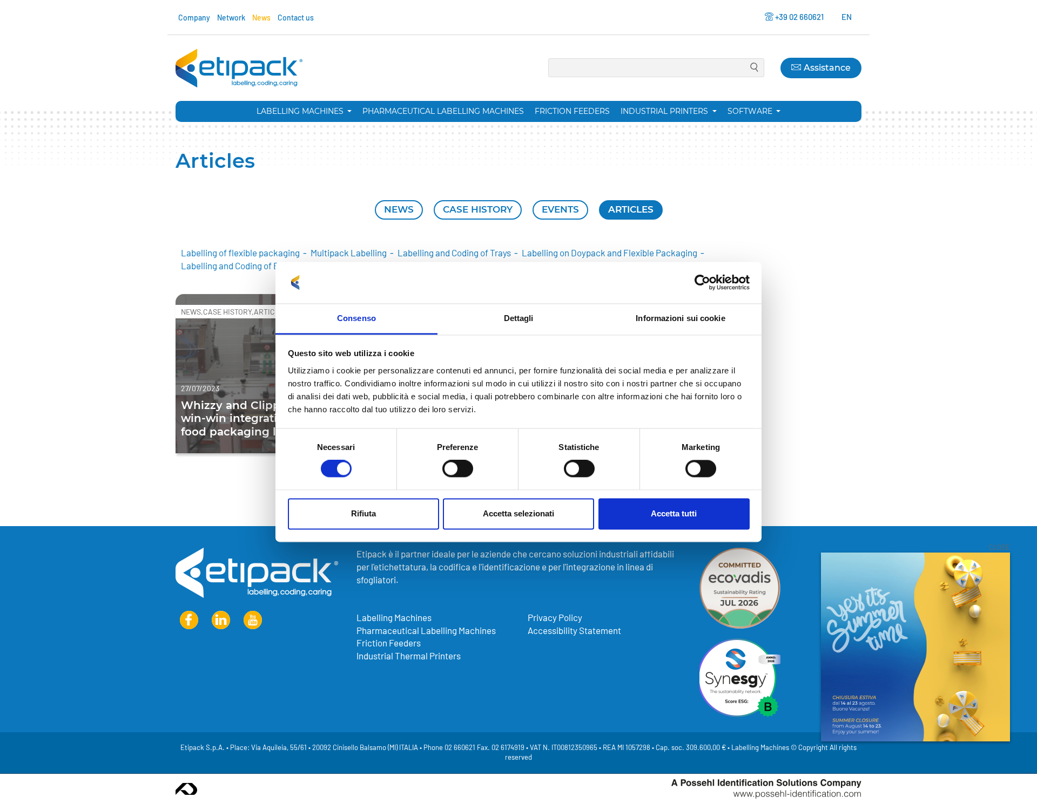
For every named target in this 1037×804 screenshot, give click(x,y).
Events (560, 209)
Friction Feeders (572, 111)
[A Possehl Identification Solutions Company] (766, 789)
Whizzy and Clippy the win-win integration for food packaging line (245, 418)
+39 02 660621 (799, 17)
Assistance (826, 68)
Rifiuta (363, 513)
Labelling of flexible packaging (240, 252)
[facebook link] (189, 620)
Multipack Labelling (349, 252)
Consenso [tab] (356, 318)
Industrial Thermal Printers (408, 655)
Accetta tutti (674, 513)
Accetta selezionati (518, 513)
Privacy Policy (555, 617)
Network (231, 17)
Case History (478, 209)
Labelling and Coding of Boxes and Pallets (261, 265)
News (261, 17)
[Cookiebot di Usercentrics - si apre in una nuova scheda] (702, 283)
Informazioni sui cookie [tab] (680, 318)
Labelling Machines (301, 111)
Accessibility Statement (574, 630)
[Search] (754, 68)
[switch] (457, 469)
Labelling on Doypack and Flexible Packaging (609, 252)
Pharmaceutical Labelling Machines (443, 111)
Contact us (296, 17)
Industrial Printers (665, 111)
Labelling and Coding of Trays (454, 252)
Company (194, 17)
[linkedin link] (221, 620)
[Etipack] (239, 68)
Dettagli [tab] (519, 318)
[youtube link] (253, 620)
